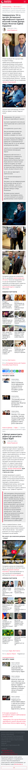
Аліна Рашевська (12, 30)
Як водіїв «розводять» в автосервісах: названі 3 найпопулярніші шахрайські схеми (14, 714)
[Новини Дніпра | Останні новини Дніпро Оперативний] (6, 1)
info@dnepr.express (8, 752)
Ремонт (14, 654)
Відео (16, 427)
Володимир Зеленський (13, 363)
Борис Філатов (13, 365)
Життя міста (17, 6)
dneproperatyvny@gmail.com (9, 754)
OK (14, 768)
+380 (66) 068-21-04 (6, 750)
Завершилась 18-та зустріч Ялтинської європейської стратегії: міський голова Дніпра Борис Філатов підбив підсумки (14, 721)
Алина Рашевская (12, 443)
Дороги (9, 654)
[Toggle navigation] (25, 1)
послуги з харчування (17, 575)
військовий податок (8, 287)
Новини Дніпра (7, 6)
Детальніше (17, 764)
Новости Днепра (7, 427)
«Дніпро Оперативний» (9, 82)
